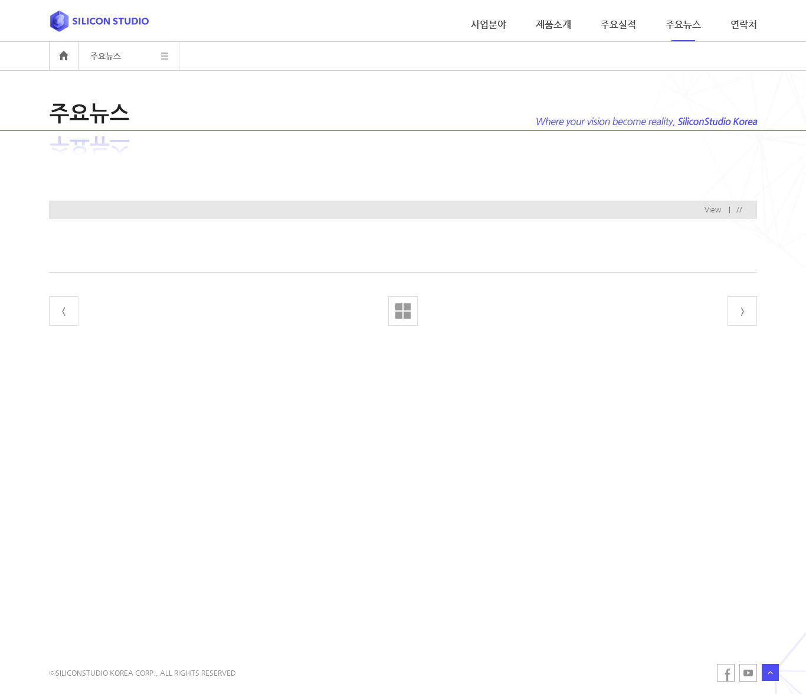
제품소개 (553, 24)
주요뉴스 (683, 24)
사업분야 (488, 24)
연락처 (743, 24)
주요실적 (618, 24)
